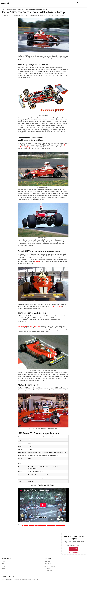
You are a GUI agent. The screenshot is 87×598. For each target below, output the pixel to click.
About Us (47, 561)
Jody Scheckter (22, 326)
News (3, 561)
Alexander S (7, 16)
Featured (56, 16)
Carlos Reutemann (56, 306)
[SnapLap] (5, 3)
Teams (3, 568)
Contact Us (48, 564)
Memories (61, 16)
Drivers (4, 566)
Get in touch (74, 549)
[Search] (78, 3)
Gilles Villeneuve (35, 326)
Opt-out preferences (51, 573)
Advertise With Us (50, 566)
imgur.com (25, 525)
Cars (14, 9)
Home (3, 9)
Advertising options (74, 552)
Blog (3, 564)
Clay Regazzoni (29, 147)
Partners (47, 568)
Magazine (9, 9)
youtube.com (42, 525)
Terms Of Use (48, 570)
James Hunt (37, 261)
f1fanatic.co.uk (60, 525)
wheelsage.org (33, 525)
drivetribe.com (51, 525)
